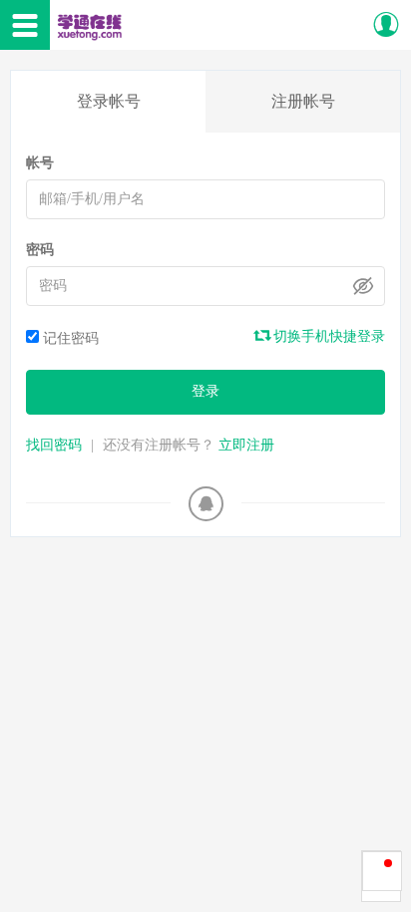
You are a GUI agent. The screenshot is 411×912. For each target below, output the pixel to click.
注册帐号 (303, 101)
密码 (40, 249)
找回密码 (54, 445)
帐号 (40, 162)
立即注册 (246, 445)
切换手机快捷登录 (327, 336)
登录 (205, 391)
